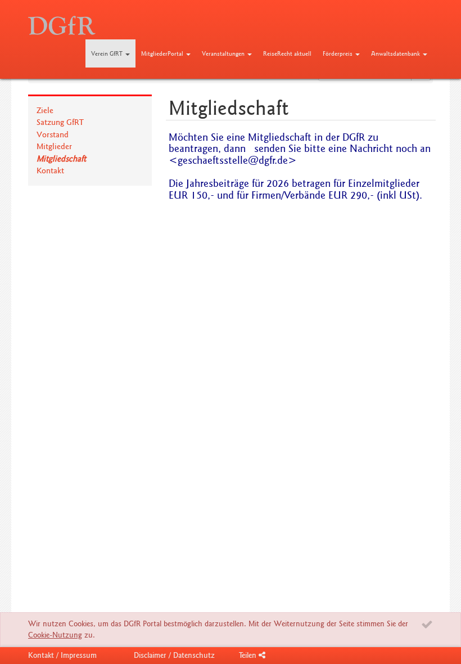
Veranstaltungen (224, 53)
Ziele (45, 110)
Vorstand (53, 134)
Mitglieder (54, 146)
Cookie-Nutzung (55, 635)
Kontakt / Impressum (62, 655)
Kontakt (50, 170)
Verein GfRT (107, 53)
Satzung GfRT (60, 122)
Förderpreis (338, 53)
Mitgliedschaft (61, 159)
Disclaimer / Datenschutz (174, 655)
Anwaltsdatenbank (396, 53)
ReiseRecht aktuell (287, 53)
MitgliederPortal (163, 53)
